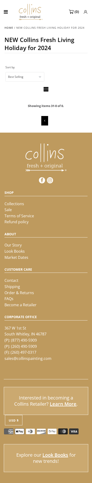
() (77, 11)
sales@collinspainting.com (27, 358)
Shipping (12, 286)
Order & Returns (19, 292)
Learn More (63, 404)
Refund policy (16, 221)
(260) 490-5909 (24, 346)
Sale (8, 209)
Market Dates (16, 257)
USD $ (14, 420)
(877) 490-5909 (24, 340)
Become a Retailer (20, 304)
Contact (11, 280)
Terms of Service (19, 215)
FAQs (8, 298)
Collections (14, 203)
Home (8, 27)
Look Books (14, 251)
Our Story (13, 245)
